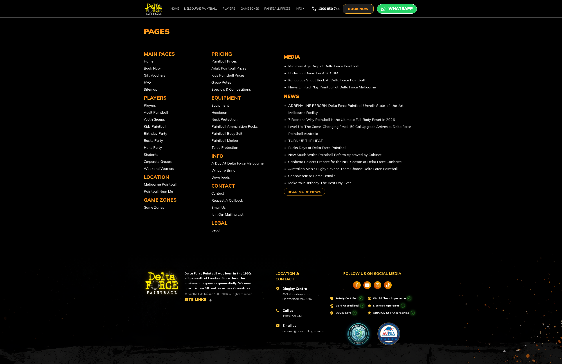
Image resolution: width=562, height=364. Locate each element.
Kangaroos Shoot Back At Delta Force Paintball (326, 80)
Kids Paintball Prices (228, 75)
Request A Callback (227, 200)
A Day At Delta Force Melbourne (237, 163)
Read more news (304, 192)
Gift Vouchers (154, 75)
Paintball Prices (277, 8)
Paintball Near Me (158, 191)
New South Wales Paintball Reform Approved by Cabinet (335, 154)
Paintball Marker (224, 140)
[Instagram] (377, 285)
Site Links (195, 299)
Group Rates (221, 82)
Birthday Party (155, 133)
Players (229, 8)
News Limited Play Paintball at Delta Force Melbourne (332, 87)
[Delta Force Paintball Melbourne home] (159, 280)
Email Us (218, 207)
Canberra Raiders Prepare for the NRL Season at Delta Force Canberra (345, 162)
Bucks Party (153, 140)
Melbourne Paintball (200, 8)
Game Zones (250, 8)
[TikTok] (388, 285)
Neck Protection (224, 119)
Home (175, 8)
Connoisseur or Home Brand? (311, 176)
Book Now (152, 68)
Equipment (220, 105)
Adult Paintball (156, 112)
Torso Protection (224, 147)
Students (151, 154)
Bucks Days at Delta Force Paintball (317, 147)
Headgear (219, 112)
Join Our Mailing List (227, 214)
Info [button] (299, 8)
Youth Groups (154, 119)
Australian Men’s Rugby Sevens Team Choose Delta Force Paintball (343, 169)
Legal (215, 230)
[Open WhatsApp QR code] (397, 9)
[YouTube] (367, 285)
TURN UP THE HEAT (305, 140)
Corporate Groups (158, 161)
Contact (217, 193)
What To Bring (223, 170)
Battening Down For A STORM (313, 73)
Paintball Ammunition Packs (234, 126)
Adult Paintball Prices (228, 68)
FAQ (147, 82)
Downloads (220, 177)
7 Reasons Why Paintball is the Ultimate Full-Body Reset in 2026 (341, 119)
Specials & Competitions (231, 89)
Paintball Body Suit (226, 133)
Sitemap (150, 89)
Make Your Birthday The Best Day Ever (319, 183)
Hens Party (153, 147)
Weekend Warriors (159, 168)
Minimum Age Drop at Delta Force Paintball (323, 66)
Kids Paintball (155, 126)
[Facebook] (357, 285)
